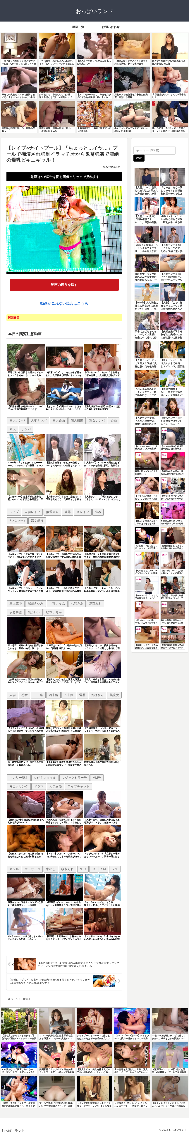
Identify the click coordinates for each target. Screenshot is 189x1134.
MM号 (97, 777)
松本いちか (54, 612)
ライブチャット (79, 786)
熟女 (24, 695)
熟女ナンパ (97, 420)
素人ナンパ (17, 420)
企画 (114, 420)
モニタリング (18, 786)
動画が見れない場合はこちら (64, 303)
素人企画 (58, 420)
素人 (12, 429)
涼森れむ (95, 603)
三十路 (38, 695)
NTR (83, 869)
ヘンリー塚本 (18, 777)
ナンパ (26, 429)
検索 (139, 157)
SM (103, 869)
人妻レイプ (32, 512)
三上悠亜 (15, 603)
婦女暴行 (37, 521)
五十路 (68, 695)
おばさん (97, 695)
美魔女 (114, 695)
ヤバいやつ (17, 521)
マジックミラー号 (74, 777)
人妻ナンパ (39, 420)
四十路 (53, 695)
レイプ (14, 512)
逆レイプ (83, 512)
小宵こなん (57, 603)
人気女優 (55, 786)
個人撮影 (77, 420)
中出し (51, 869)
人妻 (12, 695)
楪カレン (34, 612)
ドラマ (38, 786)
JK (93, 869)
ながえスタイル (45, 777)
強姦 (98, 512)
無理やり (52, 512)
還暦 (82, 695)
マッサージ (32, 869)
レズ (115, 869)
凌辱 (67, 512)
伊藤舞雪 (15, 612)
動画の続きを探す (64, 284)
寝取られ (67, 869)
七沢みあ (77, 603)
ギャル (14, 869)
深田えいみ (35, 603)
